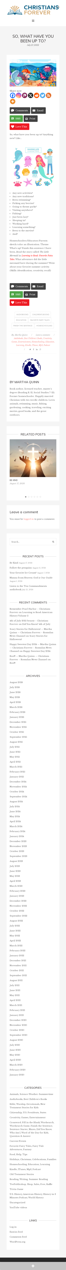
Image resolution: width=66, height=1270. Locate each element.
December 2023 (18, 841)
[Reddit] (36, 95)
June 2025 (15, 752)
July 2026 (15, 687)
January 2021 (17, 1015)
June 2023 (15, 871)
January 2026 (17, 717)
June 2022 (15, 930)
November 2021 (18, 965)
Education (21, 320)
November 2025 (18, 727)
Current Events (18, 1141)
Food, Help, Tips (18, 1154)
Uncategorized (17, 1202)
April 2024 (15, 821)
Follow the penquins (21, 567)
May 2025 (15, 757)
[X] (30, 95)
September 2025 (18, 737)
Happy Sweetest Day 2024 (36, 651)
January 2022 (17, 955)
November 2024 (18, 786)
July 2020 (15, 1045)
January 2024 (17, 836)
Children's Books (40, 314)
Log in (13, 1227)
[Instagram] (18, 95)
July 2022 (15, 925)
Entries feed (16, 1232)
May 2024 (15, 816)
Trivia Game (16, 1189)
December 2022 (18, 901)
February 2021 (17, 1010)
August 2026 (16, 682)
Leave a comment (43, 335)
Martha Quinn (21, 335)
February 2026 (17, 712)
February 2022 (17, 950)
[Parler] (24, 95)
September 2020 (18, 1035)
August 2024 (16, 801)
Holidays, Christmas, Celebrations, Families (33, 1159)
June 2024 (15, 811)
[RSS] (48, 95)
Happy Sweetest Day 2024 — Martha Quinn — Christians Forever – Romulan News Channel (33, 647)
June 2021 (15, 990)
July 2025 (15, 747)
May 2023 (15, 876)
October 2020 (17, 1030)
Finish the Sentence (22, 326)
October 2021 (17, 970)
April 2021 (15, 1000)
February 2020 (17, 1070)
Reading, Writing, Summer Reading (29, 1179)
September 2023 (18, 856)
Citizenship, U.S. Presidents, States (28, 1112)
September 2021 (18, 975)
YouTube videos (18, 1207)
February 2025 (17, 771)
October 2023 (17, 851)
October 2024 (17, 791)
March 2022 (16, 945)
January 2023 (17, 896)
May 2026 (15, 697)
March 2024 (16, 826)
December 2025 (18, 722)
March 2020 (16, 1065)
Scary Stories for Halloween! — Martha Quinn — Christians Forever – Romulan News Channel (31, 632)
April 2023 (15, 881)
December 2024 (18, 781)
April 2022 (15, 940)
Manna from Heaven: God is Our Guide (31, 577)
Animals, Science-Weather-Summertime (31, 1094)
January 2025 (17, 776)
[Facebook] (12, 95)
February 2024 (17, 831)
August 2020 (16, 1040)
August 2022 (16, 920)
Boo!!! (12, 663)
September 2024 (18, 796)
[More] (12, 101)
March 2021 (16, 1005)
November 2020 (18, 1025)
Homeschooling (44, 326)
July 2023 (15, 866)
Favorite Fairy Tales (39, 320)
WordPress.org (17, 1242)
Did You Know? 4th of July (36, 624)
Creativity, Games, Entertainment (27, 1117)
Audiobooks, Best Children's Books (28, 338)
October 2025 (17, 732)
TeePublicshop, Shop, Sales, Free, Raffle (31, 1184)
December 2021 (18, 960)
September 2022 (18, 916)
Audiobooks (22, 314)
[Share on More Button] (33, 1266)
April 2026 (15, 702)
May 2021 (15, 995)
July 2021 (14, 985)
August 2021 (16, 980)
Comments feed (18, 1237)
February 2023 (17, 891)
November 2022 (18, 906)
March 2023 (16, 886)
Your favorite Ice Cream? (23, 572)
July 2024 (15, 806)
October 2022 (17, 911)
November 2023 (18, 846)
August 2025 (16, 742)
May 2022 (15, 935)
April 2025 (15, 762)
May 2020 (15, 1055)
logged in (29, 519)
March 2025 (16, 766)
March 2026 (16, 707)
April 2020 (15, 1060)
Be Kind (14, 480)
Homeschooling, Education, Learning (30, 1164)
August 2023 (16, 861)
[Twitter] (42, 95)
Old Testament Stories (22, 1174)
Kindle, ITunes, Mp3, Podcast (37, 345)
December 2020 (18, 1020)
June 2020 (15, 1050)
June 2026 (15, 692)
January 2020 (17, 1074)
